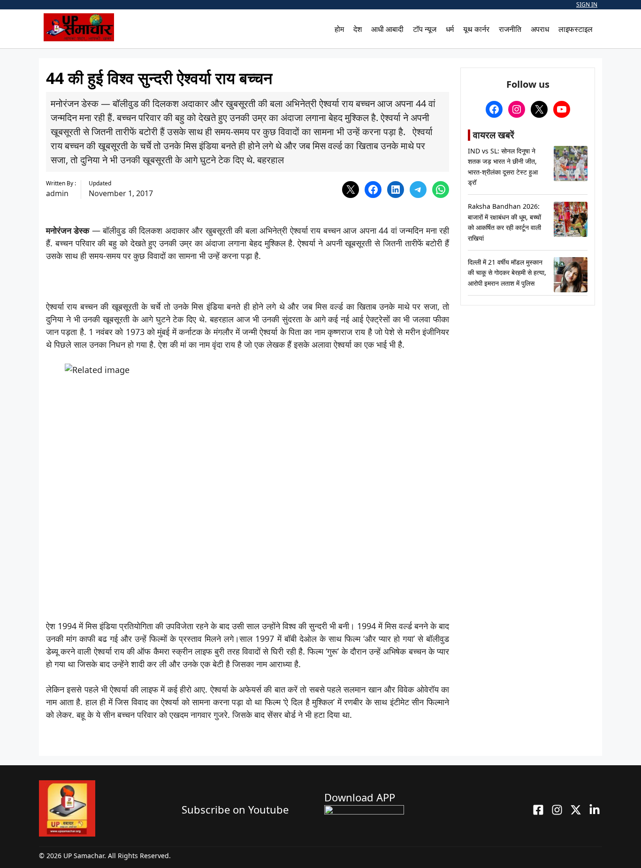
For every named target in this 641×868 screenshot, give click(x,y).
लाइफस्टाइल (575, 29)
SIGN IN (586, 4)
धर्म (450, 29)
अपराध (540, 29)
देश (357, 29)
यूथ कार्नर (476, 29)
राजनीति (510, 29)
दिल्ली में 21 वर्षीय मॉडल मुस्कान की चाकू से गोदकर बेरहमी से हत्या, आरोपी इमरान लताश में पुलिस (507, 273)
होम (339, 29)
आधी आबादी (387, 29)
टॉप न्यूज (424, 29)
